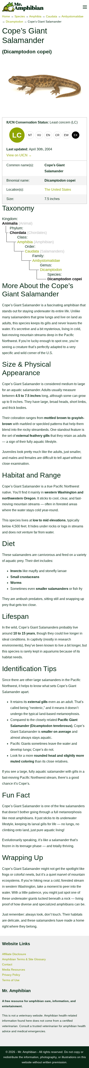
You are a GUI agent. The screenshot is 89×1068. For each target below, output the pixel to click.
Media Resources (13, 969)
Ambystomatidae (72, 16)
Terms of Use (10, 980)
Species (19, 16)
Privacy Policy (11, 974)
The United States (57, 189)
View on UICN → (19, 155)
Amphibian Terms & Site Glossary (24, 959)
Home (6, 16)
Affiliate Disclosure (14, 954)
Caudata (51, 16)
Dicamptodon (14, 21)
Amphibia (35, 16)
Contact (7, 964)
